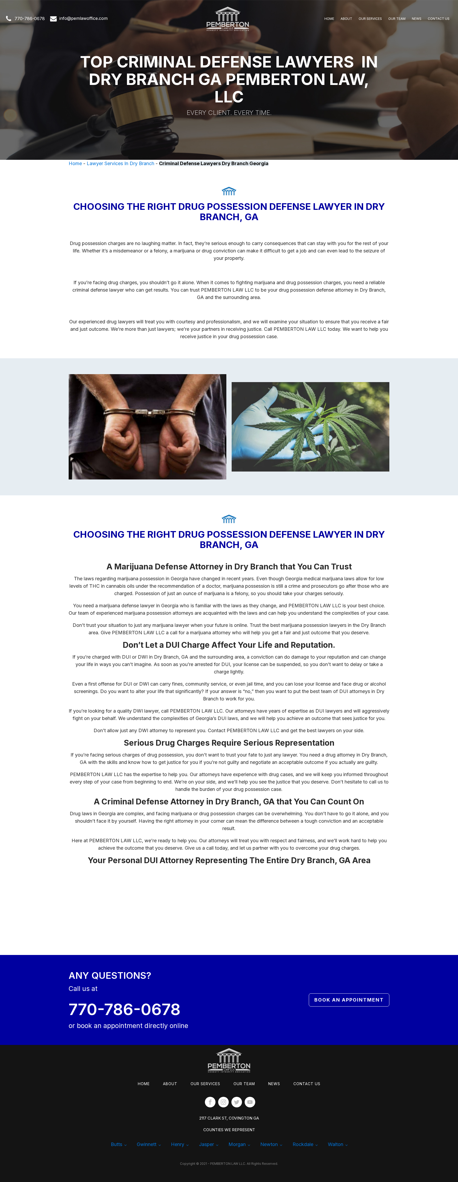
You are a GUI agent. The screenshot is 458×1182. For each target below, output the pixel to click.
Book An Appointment (349, 1000)
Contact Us (439, 19)
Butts (116, 1144)
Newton (269, 1144)
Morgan (237, 1144)
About (346, 19)
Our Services (370, 19)
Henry (177, 1144)
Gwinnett (146, 1144)
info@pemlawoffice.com (83, 18)
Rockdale (303, 1144)
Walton (335, 1144)
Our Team (397, 19)
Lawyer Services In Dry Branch (120, 163)
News (416, 19)
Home (329, 19)
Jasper (206, 1144)
